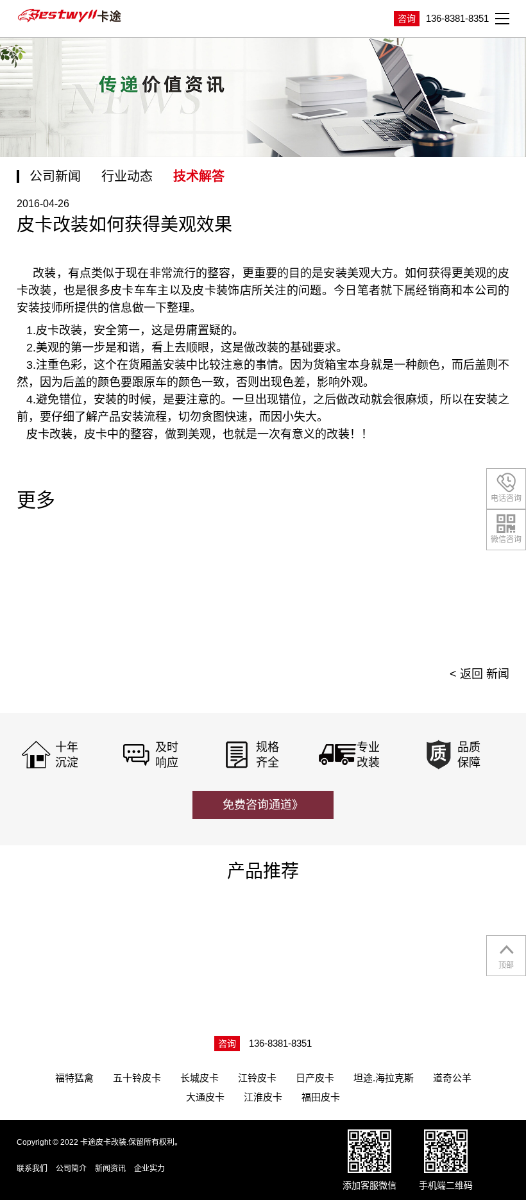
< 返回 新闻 (479, 674)
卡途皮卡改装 (71, 16)
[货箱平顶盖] (455, 940)
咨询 (407, 18)
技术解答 (199, 176)
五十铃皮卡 (137, 1077)
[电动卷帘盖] (75, 940)
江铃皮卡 (257, 1077)
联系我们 (32, 1168)
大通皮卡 (205, 1097)
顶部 (506, 965)
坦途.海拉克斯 (383, 1077)
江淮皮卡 (263, 1097)
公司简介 (71, 1168)
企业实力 (149, 1168)
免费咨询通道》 (263, 805)
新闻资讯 (110, 1168)
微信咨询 (506, 539)
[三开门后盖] (202, 940)
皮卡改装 (46, 434)
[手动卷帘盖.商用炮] (329, 940)
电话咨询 (506, 498)
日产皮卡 (315, 1077)
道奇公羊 (452, 1077)
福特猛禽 (74, 1077)
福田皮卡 (320, 1097)
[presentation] (480, 591)
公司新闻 (55, 176)
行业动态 (127, 176)
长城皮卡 (199, 1077)
